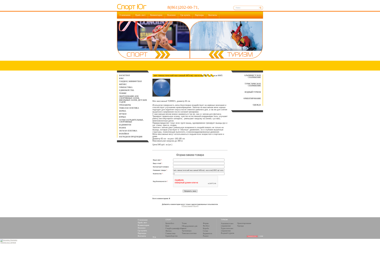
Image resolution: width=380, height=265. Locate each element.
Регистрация (187, 206)
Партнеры (199, 15)
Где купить (185, 15)
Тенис (184, 223)
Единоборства (126, 90)
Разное (122, 128)
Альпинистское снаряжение (252, 76)
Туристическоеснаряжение (227, 229)
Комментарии (156, 15)
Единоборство (172, 236)
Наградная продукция (130, 137)
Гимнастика (125, 87)
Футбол (122, 114)
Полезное (171, 15)
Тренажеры (125, 105)
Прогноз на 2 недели (8, 242)
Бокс (121, 78)
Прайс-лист (140, 15)
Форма (122, 111)
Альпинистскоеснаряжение (227, 224)
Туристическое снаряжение (253, 85)
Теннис (123, 93)
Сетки (205, 231)
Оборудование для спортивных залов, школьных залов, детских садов (133, 99)
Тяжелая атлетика (129, 108)
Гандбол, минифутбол (130, 81)
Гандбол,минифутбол (174, 228)
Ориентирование (252, 98)
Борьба (122, 117)
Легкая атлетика (128, 131)
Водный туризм (253, 92)
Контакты (212, 15)
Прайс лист (142, 222)
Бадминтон (125, 125)
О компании (124, 15)
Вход (195, 206)
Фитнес (123, 84)
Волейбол (124, 134)
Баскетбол (124, 75)
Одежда (257, 105)
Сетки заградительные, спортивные (131, 121)
